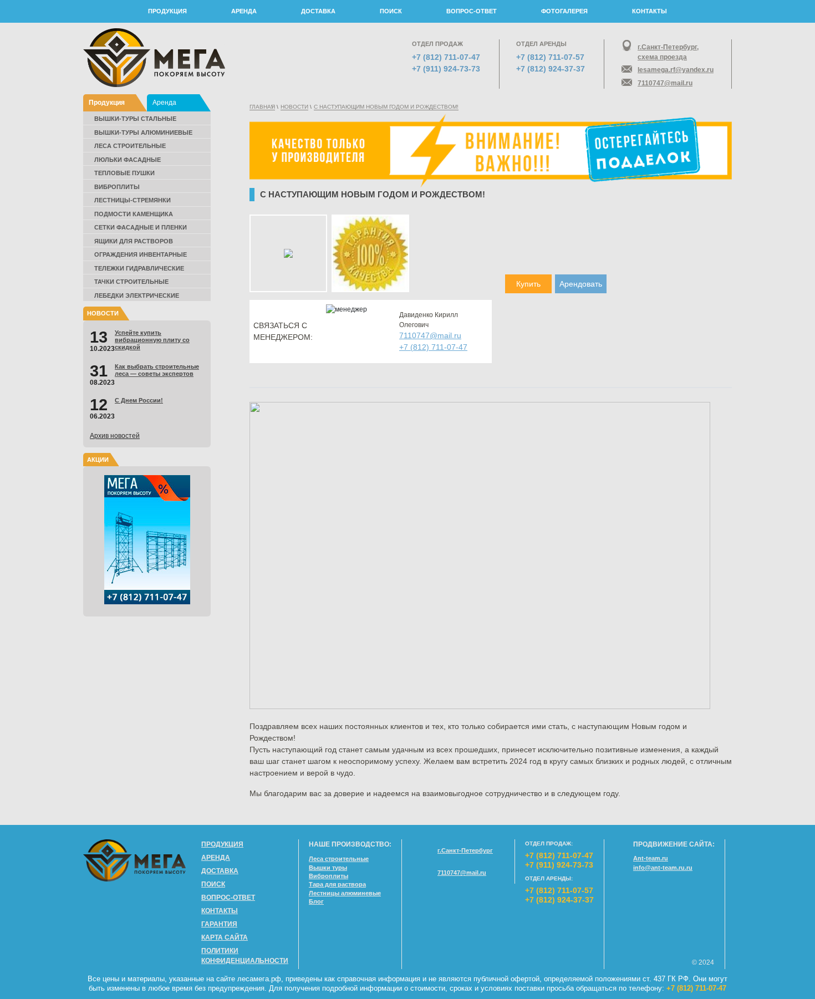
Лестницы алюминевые (345, 893)
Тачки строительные (131, 281)
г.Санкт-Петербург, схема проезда (668, 52)
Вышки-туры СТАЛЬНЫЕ (135, 118)
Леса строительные (130, 145)
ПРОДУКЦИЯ (167, 11)
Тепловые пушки (124, 173)
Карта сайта (224, 937)
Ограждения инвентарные (140, 254)
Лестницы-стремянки (132, 200)
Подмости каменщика (133, 214)
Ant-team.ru (650, 858)
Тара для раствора (337, 884)
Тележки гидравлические (139, 268)
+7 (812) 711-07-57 (550, 57)
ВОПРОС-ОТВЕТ (471, 11)
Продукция (107, 102)
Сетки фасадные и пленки (140, 227)
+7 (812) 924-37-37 (550, 68)
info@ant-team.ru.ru (662, 867)
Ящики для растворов (133, 241)
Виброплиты (117, 187)
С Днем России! (139, 400)
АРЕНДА (244, 11)
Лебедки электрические (136, 295)
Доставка (219, 871)
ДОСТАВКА (318, 11)
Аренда (164, 102)
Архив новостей (115, 436)
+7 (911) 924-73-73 (446, 68)
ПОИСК (391, 11)
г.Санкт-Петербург (465, 850)
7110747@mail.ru (665, 83)
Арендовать (580, 283)
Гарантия (219, 924)
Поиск (213, 884)
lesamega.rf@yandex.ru (675, 70)
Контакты (219, 911)
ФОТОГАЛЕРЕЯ (564, 11)
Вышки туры (328, 867)
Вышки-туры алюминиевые (143, 132)
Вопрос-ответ (228, 897)
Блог (316, 901)
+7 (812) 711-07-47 (446, 57)
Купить (528, 283)
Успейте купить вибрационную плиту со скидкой (152, 339)
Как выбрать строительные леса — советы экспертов (157, 370)
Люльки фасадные (127, 159)
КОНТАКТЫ (649, 11)
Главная (262, 107)
